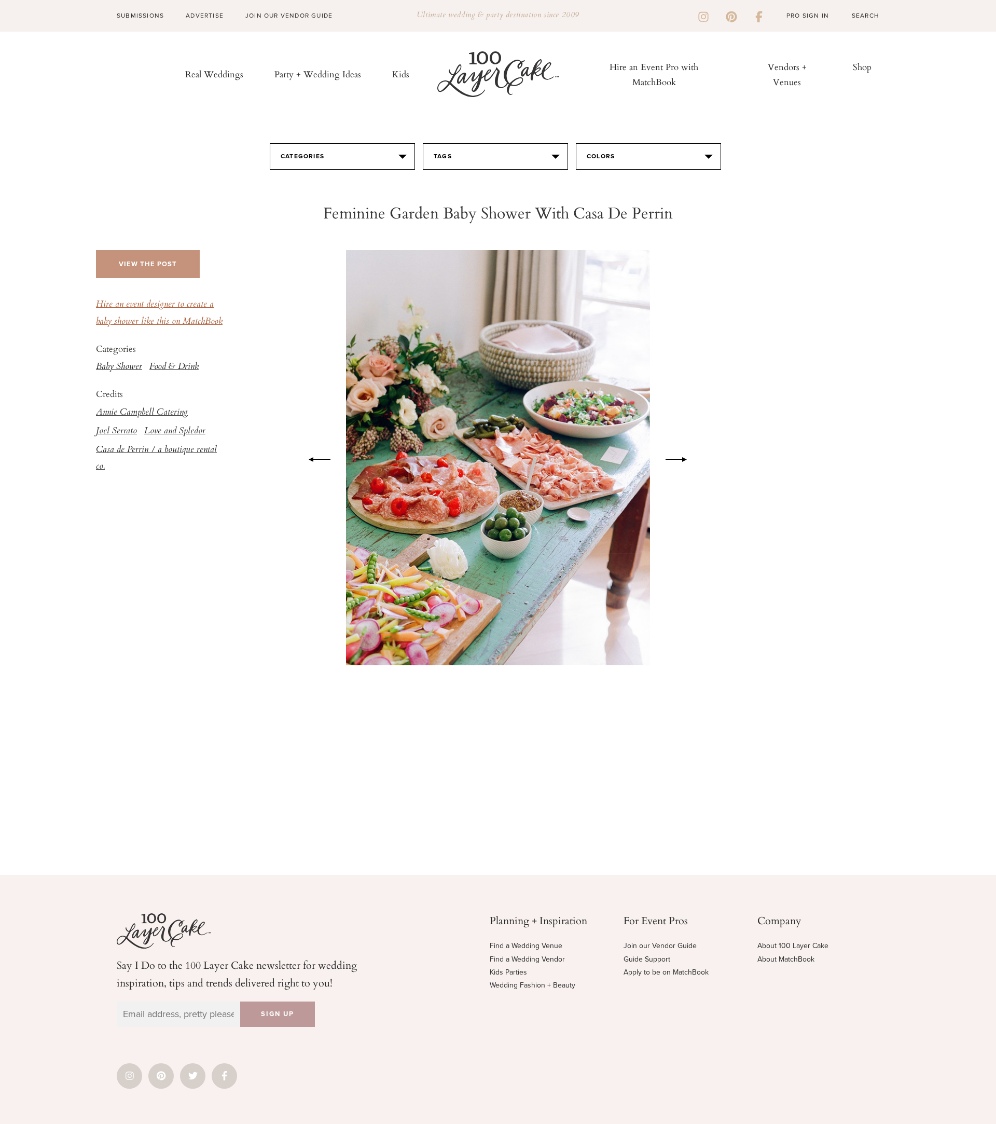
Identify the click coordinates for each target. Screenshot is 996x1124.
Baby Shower (119, 367)
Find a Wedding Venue (526, 945)
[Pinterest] (731, 15)
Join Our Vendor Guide (289, 15)
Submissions (140, 15)
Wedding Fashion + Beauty (532, 985)
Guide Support (647, 959)
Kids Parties (508, 972)
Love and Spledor (174, 431)
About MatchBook (785, 959)
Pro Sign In (807, 15)
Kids (400, 73)
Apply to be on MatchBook (666, 972)
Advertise (205, 15)
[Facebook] (759, 15)
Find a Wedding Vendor (527, 959)
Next (682, 458)
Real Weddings (214, 73)
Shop (862, 66)
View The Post (148, 264)
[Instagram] (703, 15)
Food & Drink (174, 367)
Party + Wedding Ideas (317, 73)
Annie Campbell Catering (142, 412)
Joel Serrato (116, 431)
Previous (314, 458)
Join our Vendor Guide (660, 945)
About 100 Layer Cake (792, 945)
